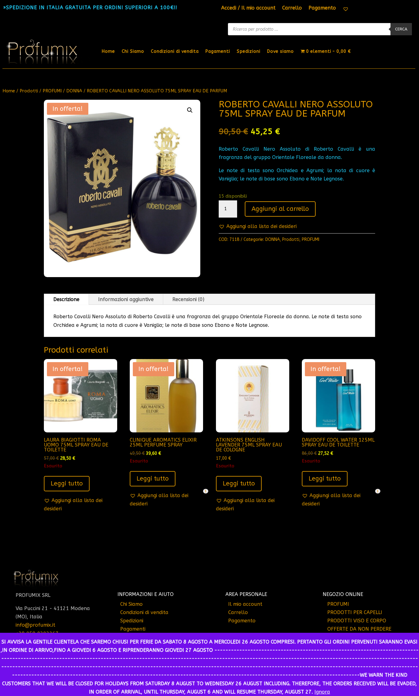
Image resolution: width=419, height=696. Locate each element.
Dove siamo (280, 51)
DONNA (74, 91)
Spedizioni (248, 51)
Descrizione (66, 299)
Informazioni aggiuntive (126, 299)
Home (108, 51)
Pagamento (322, 8)
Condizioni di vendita (175, 51)
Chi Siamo (133, 51)
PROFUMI (52, 91)
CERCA (401, 29)
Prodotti (29, 91)
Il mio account (245, 604)
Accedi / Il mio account (248, 8)
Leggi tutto (67, 483)
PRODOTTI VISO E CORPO (356, 621)
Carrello (292, 8)
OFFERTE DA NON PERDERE (359, 629)
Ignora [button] (322, 692)
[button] (189, 110)
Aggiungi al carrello (280, 208)
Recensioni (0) (188, 299)
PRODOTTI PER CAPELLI (354, 612)
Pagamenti (218, 51)
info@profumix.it (35, 625)
